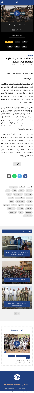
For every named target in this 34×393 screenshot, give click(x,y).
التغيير (14, 190)
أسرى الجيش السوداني (23, 360)
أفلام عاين (30, 55)
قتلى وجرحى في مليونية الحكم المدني (17, 279)
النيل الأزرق (6, 205)
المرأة (11, 201)
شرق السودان (13, 212)
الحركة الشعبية (17, 194)
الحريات (9, 194)
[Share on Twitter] (19, 176)
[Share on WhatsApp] (14, 176)
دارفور (20, 212)
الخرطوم (29, 197)
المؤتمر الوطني (20, 201)
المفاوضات (28, 205)
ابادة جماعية (13, 187)
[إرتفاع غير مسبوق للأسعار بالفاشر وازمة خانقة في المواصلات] (17, 247)
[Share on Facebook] (25, 176)
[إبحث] (2, 2)
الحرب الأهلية (28, 194)
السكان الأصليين (19, 197)
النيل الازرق (28, 208)
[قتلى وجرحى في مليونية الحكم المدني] (17, 272)
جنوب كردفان (11, 208)
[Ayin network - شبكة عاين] (17, 2)
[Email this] (9, 176)
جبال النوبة (20, 208)
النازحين (21, 205)
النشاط (14, 205)
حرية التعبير (28, 212)
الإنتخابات (29, 190)
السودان (29, 201)
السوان (11, 197)
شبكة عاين (28, 64)
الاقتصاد (21, 190)
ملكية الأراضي (28, 215)
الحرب (8, 190)
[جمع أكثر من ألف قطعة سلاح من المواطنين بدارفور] (17, 297)
